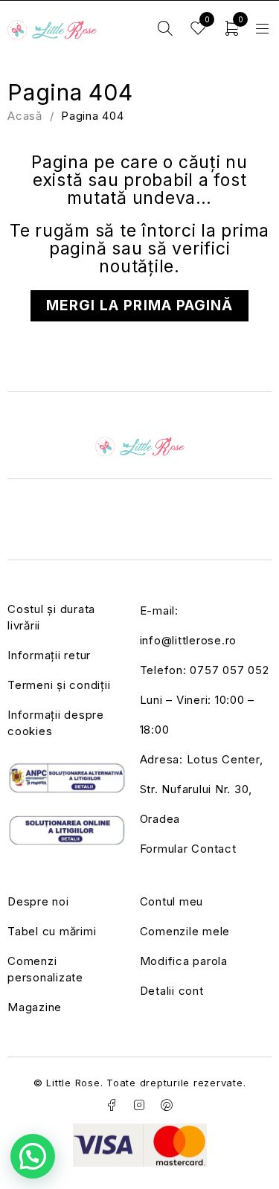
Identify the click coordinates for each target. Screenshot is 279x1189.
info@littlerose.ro (188, 640)
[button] (32, 1156)
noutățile (136, 266)
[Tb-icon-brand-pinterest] (166, 1104)
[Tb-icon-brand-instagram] (139, 1104)
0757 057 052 (229, 670)
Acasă (24, 116)
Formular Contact (188, 849)
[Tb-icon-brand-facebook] (112, 1104)
